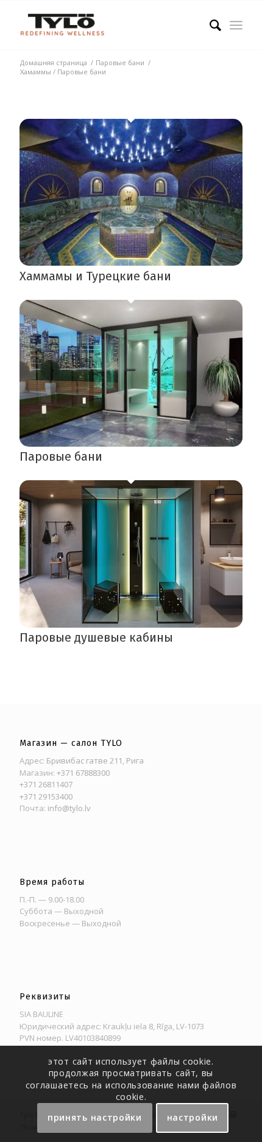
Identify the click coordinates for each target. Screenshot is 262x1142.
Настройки (192, 1117)
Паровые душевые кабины (96, 637)
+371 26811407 (46, 784)
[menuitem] (209, 25)
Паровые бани (60, 456)
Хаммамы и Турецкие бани (95, 276)
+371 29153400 (46, 796)
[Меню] (236, 25)
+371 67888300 (83, 772)
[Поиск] (209, 25)
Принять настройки (95, 1117)
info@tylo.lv (69, 808)
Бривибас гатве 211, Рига (95, 760)
